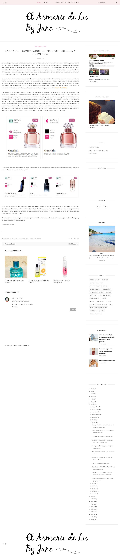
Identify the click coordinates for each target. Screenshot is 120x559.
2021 (92, 401)
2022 (92, 399)
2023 (92, 396)
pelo (111, 304)
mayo (94, 483)
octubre (94, 412)
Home (39, 2)
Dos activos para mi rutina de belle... (39, 282)
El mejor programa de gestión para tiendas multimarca (106, 351)
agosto (94, 417)
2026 (92, 389)
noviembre (95, 409)
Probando (105, 279)
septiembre (96, 414)
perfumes (38, 238)
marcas (92, 279)
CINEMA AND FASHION (95, 286)
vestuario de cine (94, 289)
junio (93, 422)
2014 (92, 509)
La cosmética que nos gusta (20, 238)
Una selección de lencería (107, 360)
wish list (92, 304)
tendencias (99, 283)
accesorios (93, 295)
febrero (94, 491)
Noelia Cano (17, 298)
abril (93, 486)
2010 (92, 519)
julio (93, 420)
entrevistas (100, 301)
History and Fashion (104, 295)
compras (108, 292)
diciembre (95, 407)
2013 (92, 512)
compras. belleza (94, 298)
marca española (106, 289)
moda (98, 279)
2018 (92, 499)
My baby (101, 292)
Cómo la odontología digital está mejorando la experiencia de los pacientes (106, 338)
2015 (92, 506)
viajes (91, 307)
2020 (92, 404)
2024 (92, 394)
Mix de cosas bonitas (101, 307)
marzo (94, 488)
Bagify (65, 65)
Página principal (94, 147)
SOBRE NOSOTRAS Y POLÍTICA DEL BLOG (67, 2)
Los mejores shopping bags (101, 463)
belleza (40, 46)
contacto (47, 2)
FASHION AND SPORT (102, 304)
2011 (92, 517)
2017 (92, 501)
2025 (92, 391)
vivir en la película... (95, 314)
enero (94, 494)
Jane (39, 59)
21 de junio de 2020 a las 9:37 (21, 301)
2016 (92, 504)
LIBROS (91, 283)
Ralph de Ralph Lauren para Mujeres (14, 282)
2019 (92, 496)
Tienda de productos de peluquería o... (61, 282)
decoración (93, 292)
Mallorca (101, 310)
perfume (32, 238)
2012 (92, 514)
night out (92, 310)
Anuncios (108, 301)
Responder (73, 309)
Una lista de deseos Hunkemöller (102, 436)
